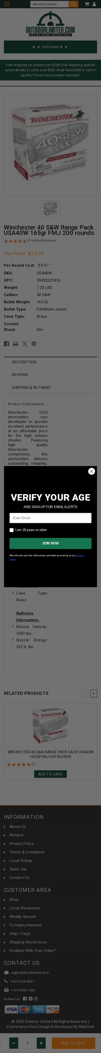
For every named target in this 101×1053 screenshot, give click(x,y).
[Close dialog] (91, 471)
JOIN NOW (50, 543)
